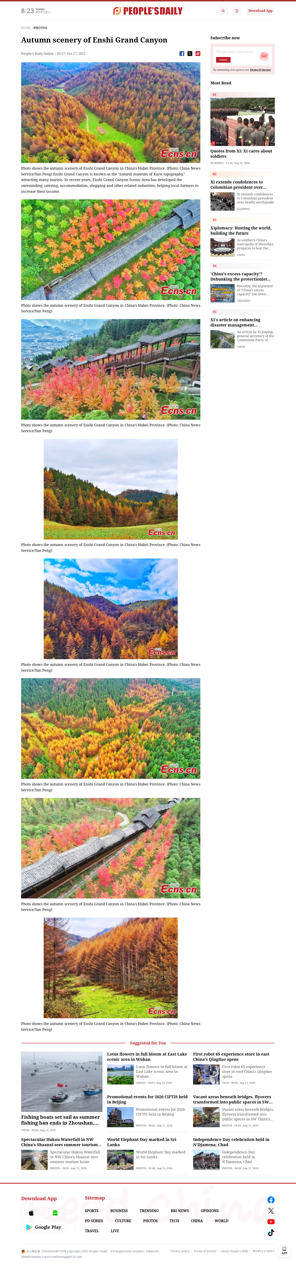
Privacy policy (180, 1251)
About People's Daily (234, 1251)
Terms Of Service (260, 69)
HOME (26, 28)
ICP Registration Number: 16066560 (134, 1251)
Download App (260, 11)
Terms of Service (205, 1251)
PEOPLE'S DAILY (264, 1251)
